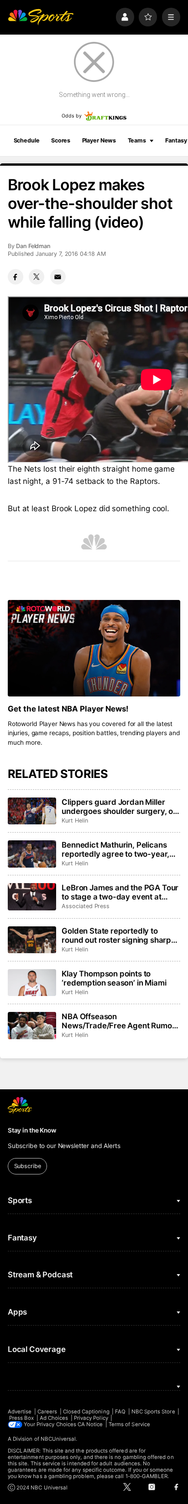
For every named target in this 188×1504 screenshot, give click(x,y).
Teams (137, 140)
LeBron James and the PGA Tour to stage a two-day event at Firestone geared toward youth (120, 892)
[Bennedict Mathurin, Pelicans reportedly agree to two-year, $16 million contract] (32, 854)
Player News (99, 140)
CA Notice (90, 1424)
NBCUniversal (58, 1439)
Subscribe (27, 1166)
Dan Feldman (33, 246)
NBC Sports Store (153, 1411)
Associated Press (86, 906)
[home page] (40, 17)
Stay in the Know (32, 1130)
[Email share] (58, 277)
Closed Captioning (86, 1411)
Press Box (21, 1418)
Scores (60, 140)
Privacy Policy (91, 1418)
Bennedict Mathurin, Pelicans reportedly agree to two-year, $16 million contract (115, 849)
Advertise (20, 1411)
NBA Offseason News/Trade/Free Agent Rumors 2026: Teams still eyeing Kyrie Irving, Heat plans (120, 1021)
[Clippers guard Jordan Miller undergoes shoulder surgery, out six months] (32, 811)
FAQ (120, 1411)
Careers (47, 1411)
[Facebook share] (15, 277)
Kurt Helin (75, 820)
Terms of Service (129, 1424)
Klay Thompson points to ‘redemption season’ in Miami (114, 978)
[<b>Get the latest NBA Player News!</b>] (94, 648)
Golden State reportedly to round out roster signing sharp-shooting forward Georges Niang (118, 935)
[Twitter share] (36, 277)
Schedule (27, 140)
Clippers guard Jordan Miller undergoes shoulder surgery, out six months (121, 807)
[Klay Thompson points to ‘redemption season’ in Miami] (32, 982)
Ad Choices (54, 1418)
